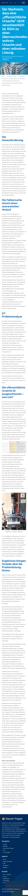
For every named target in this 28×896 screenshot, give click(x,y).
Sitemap (5, 867)
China (4, 882)
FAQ (4, 850)
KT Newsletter (6, 852)
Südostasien (6, 880)
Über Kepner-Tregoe (11, 76)
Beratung (5, 846)
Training (5, 844)
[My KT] (11, 2)
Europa (5, 876)
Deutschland (6, 878)
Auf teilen (5, 59)
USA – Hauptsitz (7, 874)
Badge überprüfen (7, 861)
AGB (4, 863)
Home (3, 76)
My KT (4, 859)
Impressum (6, 865)
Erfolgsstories (21, 76)
